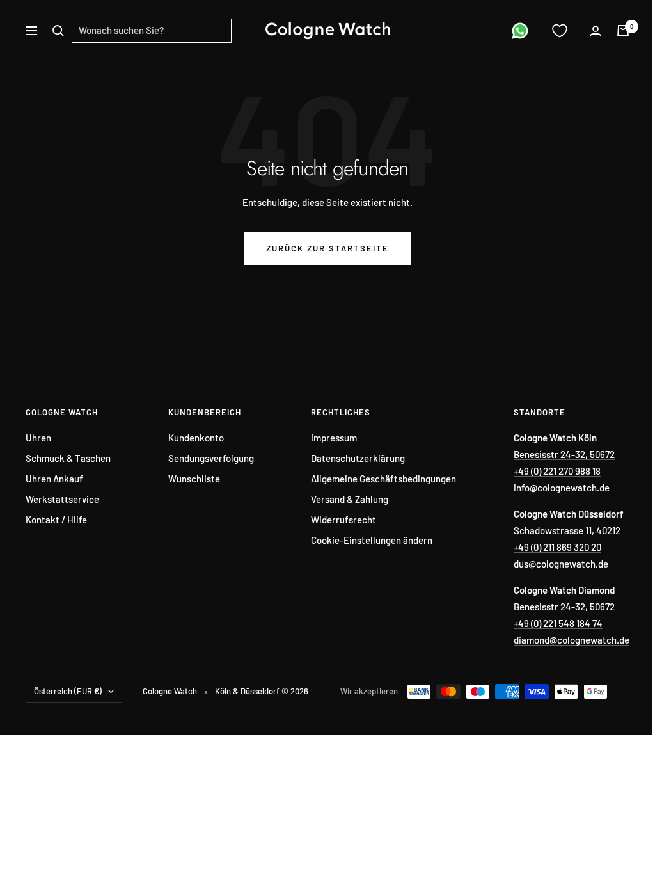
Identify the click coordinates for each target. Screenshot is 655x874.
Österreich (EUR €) (68, 691)
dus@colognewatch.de (561, 563)
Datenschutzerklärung (358, 458)
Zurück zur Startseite (327, 248)
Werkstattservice (62, 499)
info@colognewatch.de (562, 487)
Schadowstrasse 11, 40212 (567, 530)
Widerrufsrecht (343, 519)
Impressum (334, 437)
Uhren (38, 437)
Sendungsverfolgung (211, 458)
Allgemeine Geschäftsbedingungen (383, 478)
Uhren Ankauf (54, 478)
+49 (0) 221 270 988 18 (557, 471)
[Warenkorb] (623, 30)
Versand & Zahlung (349, 499)
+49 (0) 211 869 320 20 (557, 547)
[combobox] (152, 31)
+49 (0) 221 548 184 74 (558, 623)
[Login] (595, 31)
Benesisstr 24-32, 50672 (564, 454)
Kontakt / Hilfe (56, 519)
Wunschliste (194, 478)
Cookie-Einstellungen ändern (371, 540)
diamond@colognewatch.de (571, 640)
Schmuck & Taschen (68, 458)
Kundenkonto (196, 437)
